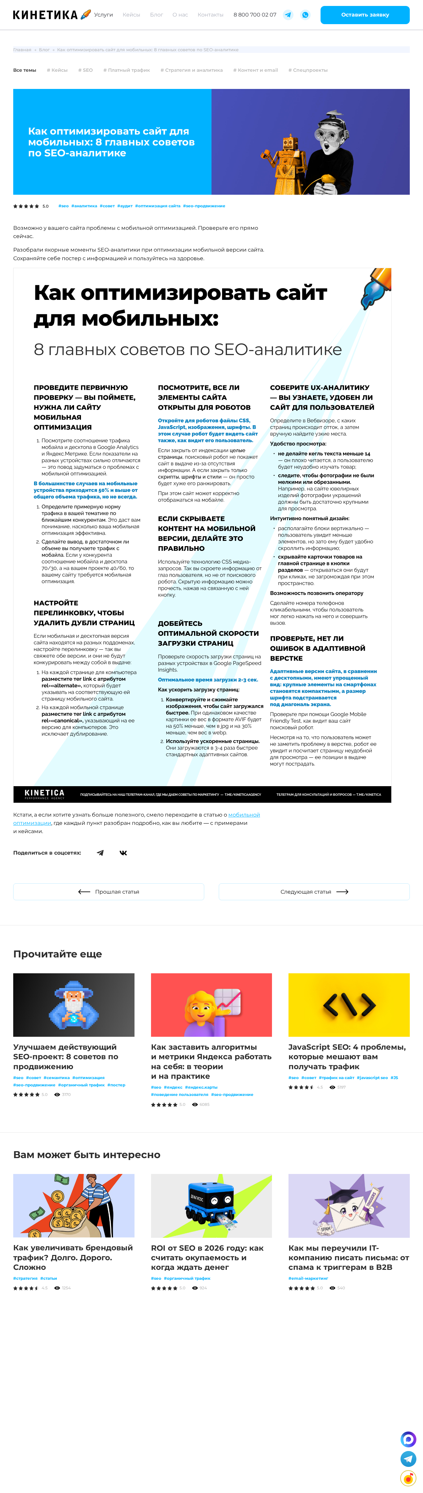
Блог (156, 15)
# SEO (85, 70)
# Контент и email (255, 70)
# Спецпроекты (308, 70)
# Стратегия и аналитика (192, 70)
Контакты (211, 15)
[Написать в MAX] (408, 1439)
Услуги (103, 15)
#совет (107, 205)
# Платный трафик (126, 70)
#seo (63, 205)
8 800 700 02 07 (255, 15)
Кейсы (131, 15)
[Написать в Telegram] (408, 1459)
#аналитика (84, 205)
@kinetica (119, 1403)
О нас (180, 15)
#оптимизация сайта (157, 205)
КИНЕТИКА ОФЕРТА (44, 1473)
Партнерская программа (124, 1467)
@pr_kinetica (176, 1452)
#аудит (125, 205)
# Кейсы (57, 70)
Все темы (24, 70)
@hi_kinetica (123, 1432)
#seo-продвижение (204, 205)
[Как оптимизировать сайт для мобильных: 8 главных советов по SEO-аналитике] (202, 801)
